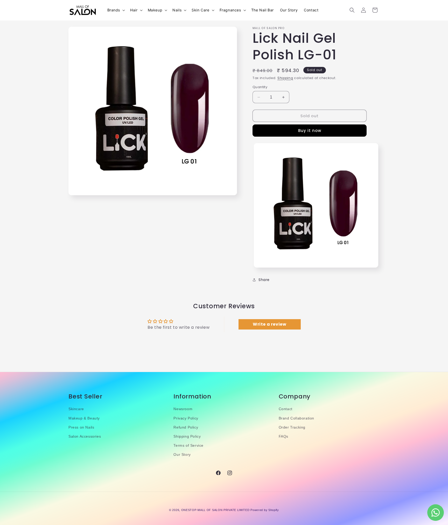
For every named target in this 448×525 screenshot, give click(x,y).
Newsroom (182, 409)
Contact (285, 409)
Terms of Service (188, 446)
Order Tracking (292, 427)
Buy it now (309, 130)
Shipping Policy (187, 436)
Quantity (260, 87)
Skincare (76, 409)
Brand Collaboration (296, 418)
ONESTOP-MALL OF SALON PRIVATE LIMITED (215, 510)
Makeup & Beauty (84, 418)
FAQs (283, 436)
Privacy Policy (185, 418)
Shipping (285, 78)
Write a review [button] (269, 324)
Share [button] (264, 279)
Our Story (182, 455)
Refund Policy (185, 427)
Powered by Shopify (264, 510)
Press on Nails (81, 427)
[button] (115, 10)
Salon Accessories (84, 436)
